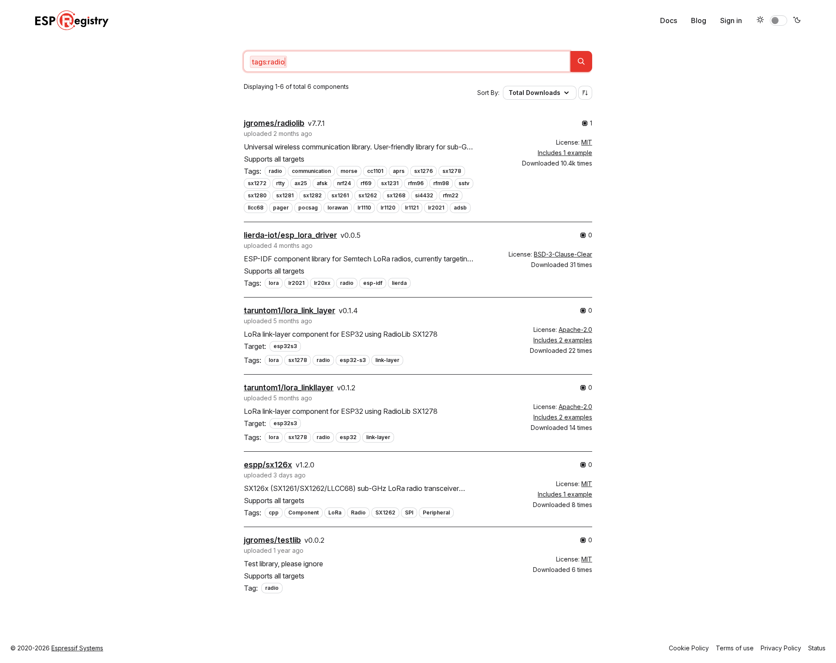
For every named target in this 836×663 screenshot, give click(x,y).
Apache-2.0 (575, 329)
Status (817, 648)
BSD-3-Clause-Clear (563, 254)
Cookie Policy (689, 648)
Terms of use (735, 648)
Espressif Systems (77, 648)
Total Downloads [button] (534, 92)
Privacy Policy (781, 648)
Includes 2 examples (562, 340)
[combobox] (406, 61)
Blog (698, 20)
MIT (586, 142)
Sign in (731, 20)
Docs (668, 20)
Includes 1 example (565, 152)
